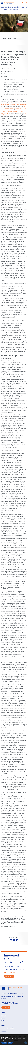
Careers (3, 1017)
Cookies (11, 1028)
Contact (3, 1020)
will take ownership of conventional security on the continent (13, 108)
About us (3, 1015)
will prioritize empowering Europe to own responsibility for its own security (14, 111)
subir (25, 1042)
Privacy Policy (5, 1028)
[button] (22, 3)
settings (16, 1040)
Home (2, 6)
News (3, 1018)
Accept (4, 1042)
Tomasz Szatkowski (9, 38)
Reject (10, 1042)
